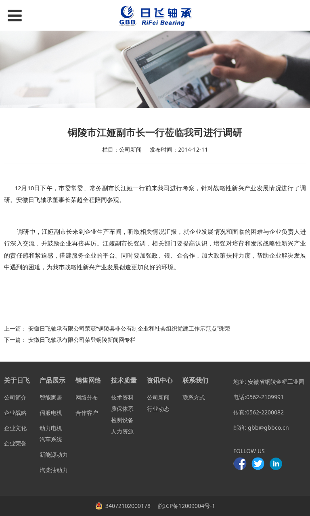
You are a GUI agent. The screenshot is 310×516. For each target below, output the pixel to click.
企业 (9, 412)
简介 (21, 397)
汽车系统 (51, 439)
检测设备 (122, 420)
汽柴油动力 (54, 470)
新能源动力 (54, 454)
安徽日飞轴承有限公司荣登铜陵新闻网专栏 (82, 339)
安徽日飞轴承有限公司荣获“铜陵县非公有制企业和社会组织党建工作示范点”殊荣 (129, 328)
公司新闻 (158, 397)
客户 (92, 412)
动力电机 (51, 428)
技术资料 (122, 397)
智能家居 (51, 397)
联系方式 (193, 397)
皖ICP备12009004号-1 (186, 506)
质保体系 (122, 408)
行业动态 (158, 408)
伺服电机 (51, 412)
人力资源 (122, 431)
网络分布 (86, 397)
